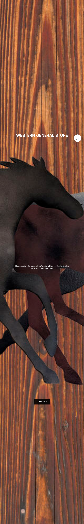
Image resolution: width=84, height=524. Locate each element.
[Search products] (78, 138)
